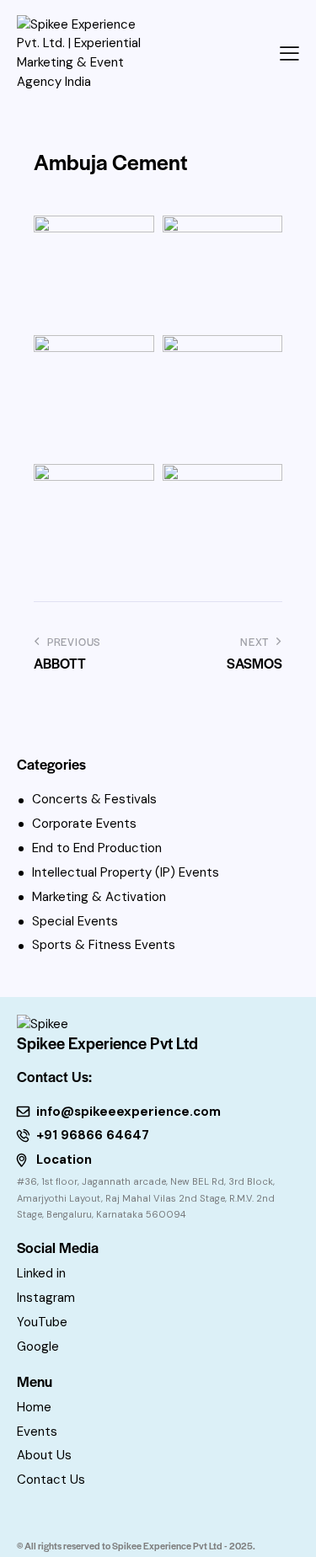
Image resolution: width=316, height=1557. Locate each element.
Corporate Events (84, 823)
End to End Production (97, 848)
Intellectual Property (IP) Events (125, 872)
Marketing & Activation (99, 896)
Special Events (75, 921)
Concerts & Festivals (94, 799)
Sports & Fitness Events (103, 944)
